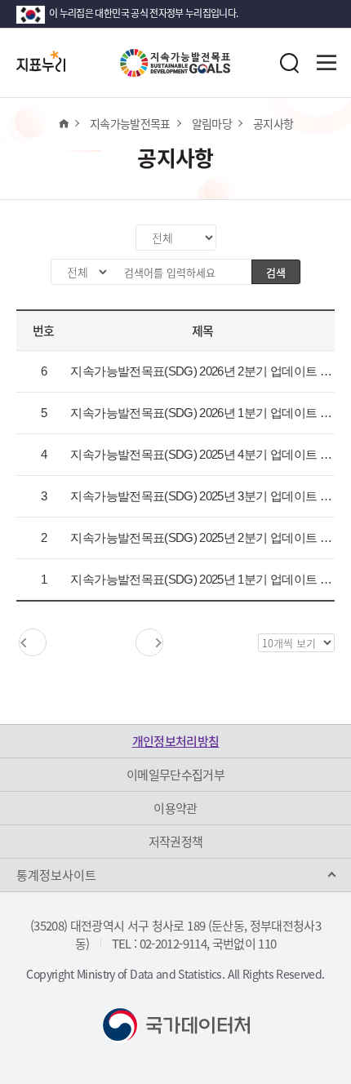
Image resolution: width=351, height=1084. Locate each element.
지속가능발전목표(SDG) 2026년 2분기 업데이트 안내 (206, 371)
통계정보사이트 (56, 875)
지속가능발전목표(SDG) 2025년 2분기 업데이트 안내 (206, 537)
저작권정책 (176, 842)
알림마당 (212, 123)
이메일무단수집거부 (175, 775)
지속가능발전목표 (130, 123)
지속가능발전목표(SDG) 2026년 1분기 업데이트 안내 (206, 413)
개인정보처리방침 (176, 741)
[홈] (63, 123)
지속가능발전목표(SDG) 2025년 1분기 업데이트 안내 (206, 579)
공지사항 (273, 123)
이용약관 (175, 808)
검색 (276, 272)
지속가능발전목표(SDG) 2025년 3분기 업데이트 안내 (206, 496)
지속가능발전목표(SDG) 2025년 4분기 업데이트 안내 (206, 454)
